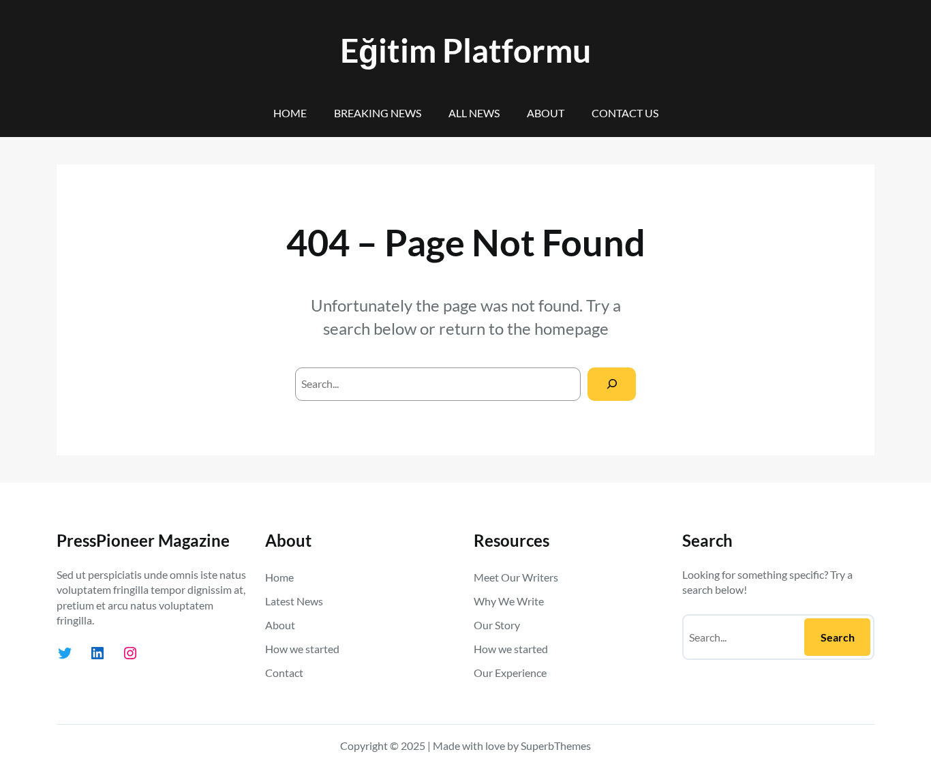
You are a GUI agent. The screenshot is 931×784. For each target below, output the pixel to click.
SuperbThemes (556, 745)
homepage (571, 328)
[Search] (611, 384)
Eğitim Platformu (465, 50)
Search (838, 637)
